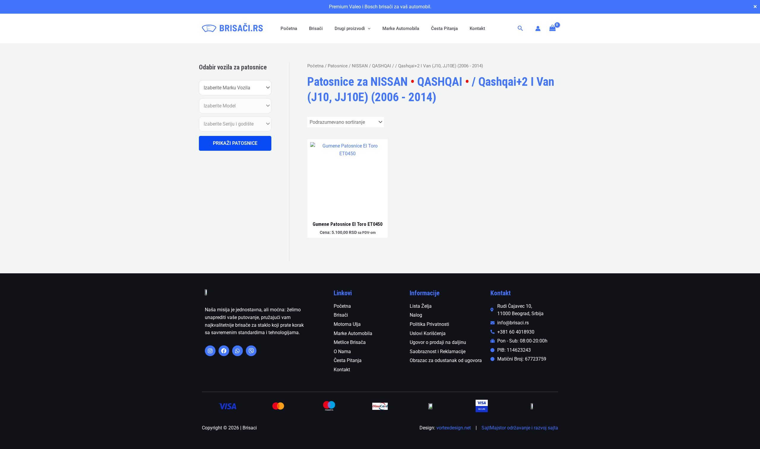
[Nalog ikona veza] (538, 28)
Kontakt (477, 28)
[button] (367, 28)
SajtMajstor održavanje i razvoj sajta (520, 428)
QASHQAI (381, 66)
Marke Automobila (400, 28)
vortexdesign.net (453, 428)
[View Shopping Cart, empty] (552, 28)
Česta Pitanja (444, 28)
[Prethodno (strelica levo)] (10, 224)
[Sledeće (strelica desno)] (749, 224)
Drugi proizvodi (350, 28)
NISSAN (360, 66)
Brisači (316, 28)
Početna (289, 28)
